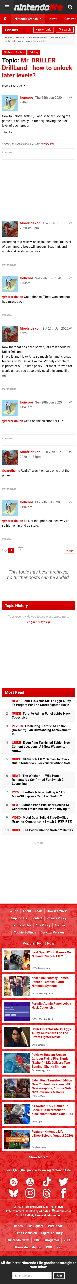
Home (8, 37)
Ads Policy (43, 925)
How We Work (57, 911)
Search (66, 29)
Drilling (33, 52)
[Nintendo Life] (38, 7)
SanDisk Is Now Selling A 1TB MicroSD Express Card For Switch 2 (38, 794)
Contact (36, 918)
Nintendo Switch (38, 37)
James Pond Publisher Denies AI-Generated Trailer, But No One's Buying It (41, 807)
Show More (37, 1157)
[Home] (5, 19)
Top (15, 911)
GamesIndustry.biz (28, 1247)
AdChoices (63, 1211)
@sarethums (11, 470)
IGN (36, 1240)
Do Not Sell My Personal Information (38, 1215)
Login (31, 622)
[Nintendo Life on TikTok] (46, 1182)
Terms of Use (21, 925)
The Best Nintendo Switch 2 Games (42, 830)
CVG (49, 1247)
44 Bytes (44, 1211)
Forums (11, 30)
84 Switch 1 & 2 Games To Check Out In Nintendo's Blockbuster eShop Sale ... (41, 763)
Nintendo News (18, 1240)
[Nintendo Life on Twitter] (63, 1182)
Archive (60, 925)
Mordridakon (30, 223)
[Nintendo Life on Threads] (46, 1193)
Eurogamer (51, 1240)
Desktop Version (52, 932)
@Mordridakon (12, 297)
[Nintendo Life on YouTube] (30, 1182)
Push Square (34, 1226)
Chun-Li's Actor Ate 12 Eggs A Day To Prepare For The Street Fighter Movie (41, 703)
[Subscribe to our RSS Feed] (13, 1182)
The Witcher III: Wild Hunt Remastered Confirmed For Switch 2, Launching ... (38, 780)
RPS (59, 1247)
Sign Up (44, 622)
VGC (67, 1240)
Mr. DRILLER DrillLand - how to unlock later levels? (37, 68)
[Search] (70, 7)
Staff (38, 911)
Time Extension (26, 1233)
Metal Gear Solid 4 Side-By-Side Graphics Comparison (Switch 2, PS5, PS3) (42, 819)
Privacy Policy (56, 918)
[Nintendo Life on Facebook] (63, 1193)
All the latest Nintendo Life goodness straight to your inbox (38, 1265)
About (27, 911)
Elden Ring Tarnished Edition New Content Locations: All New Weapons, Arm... (41, 746)
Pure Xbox (55, 1226)
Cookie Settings (25, 932)
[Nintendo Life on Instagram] (30, 1193)
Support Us (19, 918)
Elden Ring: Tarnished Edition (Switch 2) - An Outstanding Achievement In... (41, 730)
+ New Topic (43, 29)
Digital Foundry (52, 1233)
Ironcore (26, 97)
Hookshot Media (34, 1207)
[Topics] (7, 7)
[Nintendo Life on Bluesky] (13, 1193)
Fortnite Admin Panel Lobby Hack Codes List (41, 715)
